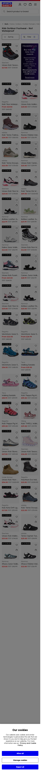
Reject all (20, 767)
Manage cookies (20, 760)
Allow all (20, 753)
